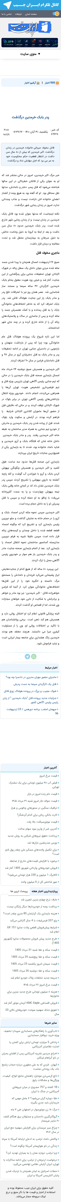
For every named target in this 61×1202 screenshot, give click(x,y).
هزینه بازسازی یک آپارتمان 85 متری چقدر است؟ (30, 913)
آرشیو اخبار (31, 83)
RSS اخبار (50, 83)
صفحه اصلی (31, 14)
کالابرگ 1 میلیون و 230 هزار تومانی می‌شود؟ (32, 875)
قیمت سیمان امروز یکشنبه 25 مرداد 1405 (34, 964)
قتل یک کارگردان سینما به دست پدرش (35, 684)
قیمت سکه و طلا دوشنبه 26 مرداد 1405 (34, 971)
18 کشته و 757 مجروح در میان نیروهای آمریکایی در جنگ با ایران (35, 1089)
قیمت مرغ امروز (48, 776)
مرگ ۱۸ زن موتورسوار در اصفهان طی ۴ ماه (34, 1109)
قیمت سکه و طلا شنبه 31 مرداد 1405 (36, 950)
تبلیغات (18, 14)
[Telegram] (27, 658)
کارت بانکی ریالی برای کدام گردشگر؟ (37, 815)
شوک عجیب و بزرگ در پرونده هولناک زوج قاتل (30, 691)
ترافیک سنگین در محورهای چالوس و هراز (34, 808)
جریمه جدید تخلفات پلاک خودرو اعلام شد (34, 978)
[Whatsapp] (33, 658)
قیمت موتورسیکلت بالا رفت (42, 822)
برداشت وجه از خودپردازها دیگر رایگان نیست (32, 906)
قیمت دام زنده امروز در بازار (42, 794)
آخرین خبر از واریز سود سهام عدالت (37, 829)
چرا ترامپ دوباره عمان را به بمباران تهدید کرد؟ (31, 1153)
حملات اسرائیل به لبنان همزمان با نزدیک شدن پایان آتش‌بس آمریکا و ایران (32, 1173)
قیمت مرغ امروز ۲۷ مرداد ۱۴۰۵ (40, 985)
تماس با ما (7, 14)
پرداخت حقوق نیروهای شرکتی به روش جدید (32, 836)
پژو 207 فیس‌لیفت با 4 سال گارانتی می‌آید (33, 920)
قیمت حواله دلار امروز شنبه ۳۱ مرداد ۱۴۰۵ (34, 801)
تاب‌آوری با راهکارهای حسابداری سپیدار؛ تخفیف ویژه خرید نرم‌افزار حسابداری (31, 1033)
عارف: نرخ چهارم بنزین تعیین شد (39, 899)
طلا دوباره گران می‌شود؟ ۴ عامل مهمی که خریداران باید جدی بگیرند (35, 1100)
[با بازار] (30, 42)
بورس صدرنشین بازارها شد (42, 843)
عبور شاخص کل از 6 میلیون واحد (39, 882)
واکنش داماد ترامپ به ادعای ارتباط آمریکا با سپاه (29, 1139)
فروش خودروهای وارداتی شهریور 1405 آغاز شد (31, 868)
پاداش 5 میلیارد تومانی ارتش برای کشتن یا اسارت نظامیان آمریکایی (34, 1044)
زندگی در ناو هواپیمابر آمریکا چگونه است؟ (33, 1146)
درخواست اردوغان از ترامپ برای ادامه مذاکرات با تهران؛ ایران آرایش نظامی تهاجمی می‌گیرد (31, 1162)
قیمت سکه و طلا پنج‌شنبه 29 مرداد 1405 (34, 957)
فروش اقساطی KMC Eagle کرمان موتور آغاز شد (30, 1003)
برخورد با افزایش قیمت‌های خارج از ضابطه (33, 861)
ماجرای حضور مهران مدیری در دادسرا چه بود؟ (31, 677)
